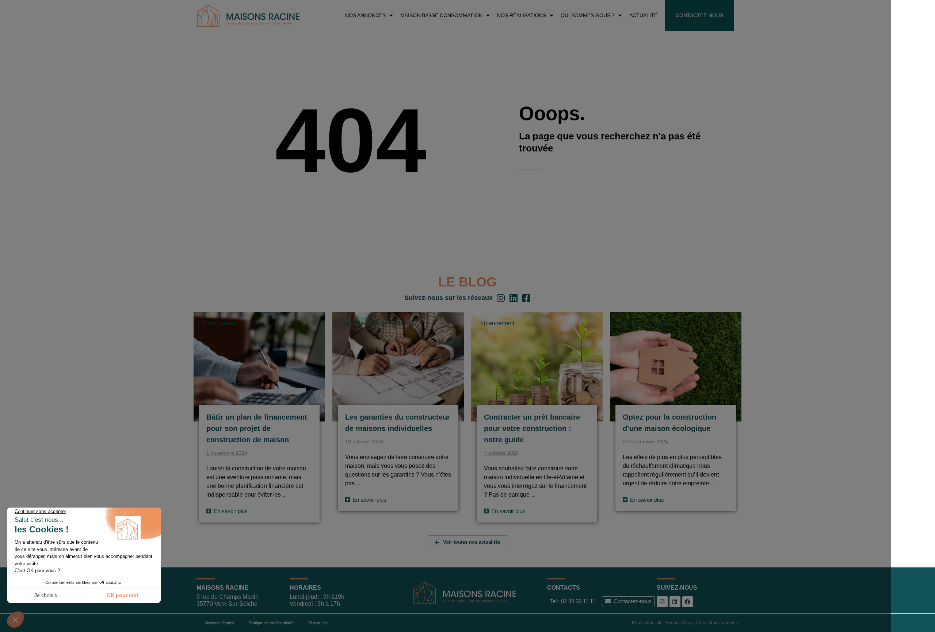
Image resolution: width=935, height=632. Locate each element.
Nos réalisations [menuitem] (521, 15)
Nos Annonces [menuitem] (365, 15)
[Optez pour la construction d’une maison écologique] (675, 366)
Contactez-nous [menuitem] (699, 15)
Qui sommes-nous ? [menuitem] (588, 15)
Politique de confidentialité (271, 623)
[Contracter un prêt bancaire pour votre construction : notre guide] (537, 366)
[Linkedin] (674, 601)
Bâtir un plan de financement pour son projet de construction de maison (256, 428)
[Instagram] (662, 601)
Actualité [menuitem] (643, 15)
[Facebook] (687, 601)
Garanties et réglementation (377, 323)
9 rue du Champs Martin (227, 597)
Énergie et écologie (644, 323)
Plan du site (318, 623)
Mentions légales (219, 623)
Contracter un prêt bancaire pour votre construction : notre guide (532, 428)
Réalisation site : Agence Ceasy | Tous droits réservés (685, 622)
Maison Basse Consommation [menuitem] (441, 15)
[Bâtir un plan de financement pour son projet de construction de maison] (259, 366)
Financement (220, 323)
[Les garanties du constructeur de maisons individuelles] (398, 366)
